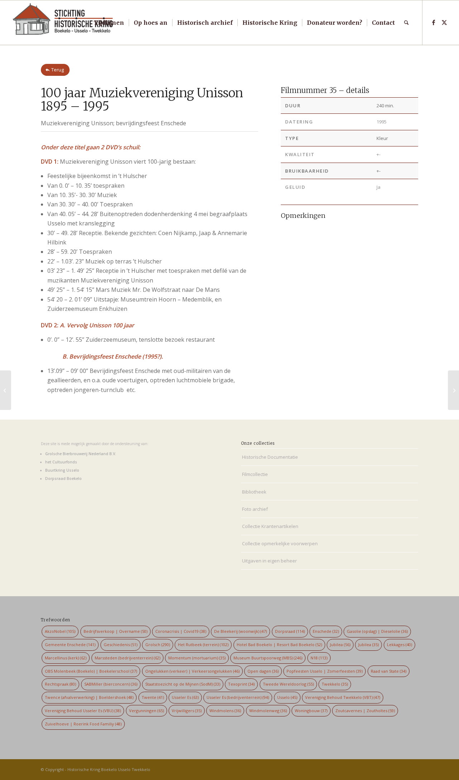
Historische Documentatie (270, 457)
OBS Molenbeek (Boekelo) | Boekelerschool (91, 671)
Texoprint (241, 684)
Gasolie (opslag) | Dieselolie (377, 631)
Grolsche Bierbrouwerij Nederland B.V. (80, 453)
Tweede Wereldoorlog (288, 684)
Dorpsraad (290, 631)
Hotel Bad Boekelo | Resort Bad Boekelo (279, 644)
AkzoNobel (60, 631)
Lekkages (399, 644)
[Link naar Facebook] (433, 22)
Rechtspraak (60, 684)
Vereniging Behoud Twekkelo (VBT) (342, 697)
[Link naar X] (444, 22)
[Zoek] (406, 22)
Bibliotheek (254, 492)
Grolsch (157, 644)
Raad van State (388, 671)
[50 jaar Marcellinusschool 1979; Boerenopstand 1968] (5, 390)
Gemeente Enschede (70, 644)
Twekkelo (335, 684)
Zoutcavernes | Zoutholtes (365, 710)
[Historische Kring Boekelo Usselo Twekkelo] (63, 22)
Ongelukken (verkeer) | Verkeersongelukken (192, 671)
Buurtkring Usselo (62, 470)
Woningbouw (311, 710)
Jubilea (340, 644)
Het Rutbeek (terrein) (203, 644)
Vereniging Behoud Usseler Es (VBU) (83, 710)
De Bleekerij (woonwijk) (240, 631)
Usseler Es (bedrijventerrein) (238, 697)
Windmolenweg (268, 710)
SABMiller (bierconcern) (110, 684)
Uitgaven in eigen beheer (269, 560)
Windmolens (225, 710)
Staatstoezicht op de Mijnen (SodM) (182, 684)
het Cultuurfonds (61, 461)
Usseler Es (185, 697)
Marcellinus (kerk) (65, 657)
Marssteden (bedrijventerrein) (127, 657)
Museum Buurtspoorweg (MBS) (267, 657)
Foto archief (255, 509)
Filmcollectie (255, 474)
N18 (319, 657)
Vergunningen (146, 710)
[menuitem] (109, 22)
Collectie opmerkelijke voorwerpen (280, 543)
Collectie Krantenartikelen (270, 526)
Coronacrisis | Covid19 (180, 631)
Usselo (287, 697)
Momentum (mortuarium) (197, 657)
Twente (153, 697)
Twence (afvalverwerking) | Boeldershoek (89, 697)
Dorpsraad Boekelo (63, 478)
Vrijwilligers (187, 710)
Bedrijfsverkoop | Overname (115, 631)
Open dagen (263, 671)
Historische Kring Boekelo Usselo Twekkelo (108, 769)
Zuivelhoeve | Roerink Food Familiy (83, 724)
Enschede (326, 631)
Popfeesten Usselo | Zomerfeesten (325, 671)
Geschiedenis (120, 644)
